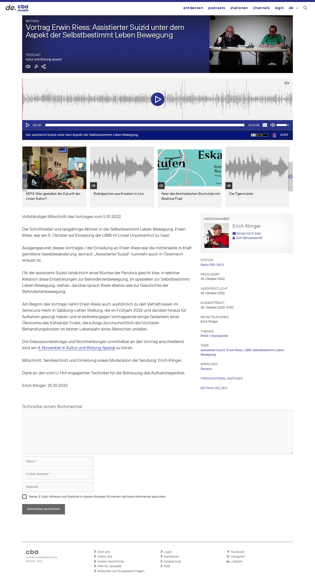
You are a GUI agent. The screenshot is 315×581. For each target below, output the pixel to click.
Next (290, 176)
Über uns (103, 552)
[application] (157, 125)
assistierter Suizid (213, 350)
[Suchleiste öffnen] (305, 8)
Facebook (236, 552)
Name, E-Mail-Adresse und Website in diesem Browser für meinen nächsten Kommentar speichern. (97, 496)
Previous (24, 176)
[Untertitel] (264, 125)
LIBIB (247, 350)
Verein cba (104, 556)
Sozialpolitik (219, 336)
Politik (205, 336)
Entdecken (193, 8)
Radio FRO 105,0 (212, 265)
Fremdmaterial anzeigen (222, 379)
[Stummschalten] (272, 125)
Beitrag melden (214, 388)
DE (291, 8)
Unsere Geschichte (110, 561)
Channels (261, 8)
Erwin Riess (234, 350)
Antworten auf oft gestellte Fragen (120, 571)
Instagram (237, 556)
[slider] (144, 125)
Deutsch (206, 369)
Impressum (171, 556)
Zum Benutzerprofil (248, 238)
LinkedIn (236, 561)
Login (279, 8)
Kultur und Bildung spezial (44, 59)
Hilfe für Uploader (109, 566)
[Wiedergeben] (27, 125)
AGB (166, 566)
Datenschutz (172, 561)
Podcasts (216, 8)
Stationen (239, 8)
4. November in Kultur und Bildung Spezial (76, 348)
